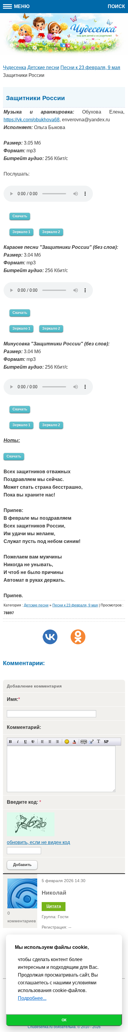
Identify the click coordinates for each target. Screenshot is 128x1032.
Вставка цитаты (91, 741)
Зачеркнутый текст (32, 741)
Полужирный (10, 741)
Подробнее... (32, 998)
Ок (64, 1020)
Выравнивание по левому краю (42, 741)
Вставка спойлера (106, 741)
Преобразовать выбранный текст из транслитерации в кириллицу (98, 741)
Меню (21, 6)
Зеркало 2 (51, 232)
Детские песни (36, 605)
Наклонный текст (18, 741)
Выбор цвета (74, 741)
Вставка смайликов (66, 741)
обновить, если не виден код (38, 842)
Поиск (116, 6)
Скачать (20, 216)
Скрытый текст (83, 741)
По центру (49, 741)
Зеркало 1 (21, 232)
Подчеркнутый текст (25, 741)
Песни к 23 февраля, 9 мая (75, 605)
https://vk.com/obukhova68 (32, 119)
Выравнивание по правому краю (57, 741)
